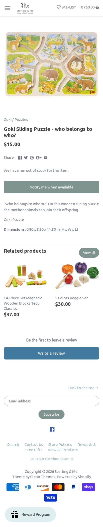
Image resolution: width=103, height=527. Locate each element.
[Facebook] (52, 429)
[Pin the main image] (32, 157)
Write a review (51, 353)
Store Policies (60, 444)
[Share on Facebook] (20, 157)
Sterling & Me (66, 471)
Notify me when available (52, 187)
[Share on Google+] (39, 157)
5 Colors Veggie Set (71, 298)
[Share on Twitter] (26, 157)
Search (13, 444)
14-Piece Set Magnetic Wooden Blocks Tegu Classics (23, 303)
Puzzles (21, 119)
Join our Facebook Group (51, 459)
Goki (8, 119)
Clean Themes (42, 477)
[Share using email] (46, 157)
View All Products (63, 450)
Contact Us (33, 444)
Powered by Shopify (74, 477)
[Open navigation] (7, 8)
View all (89, 253)
